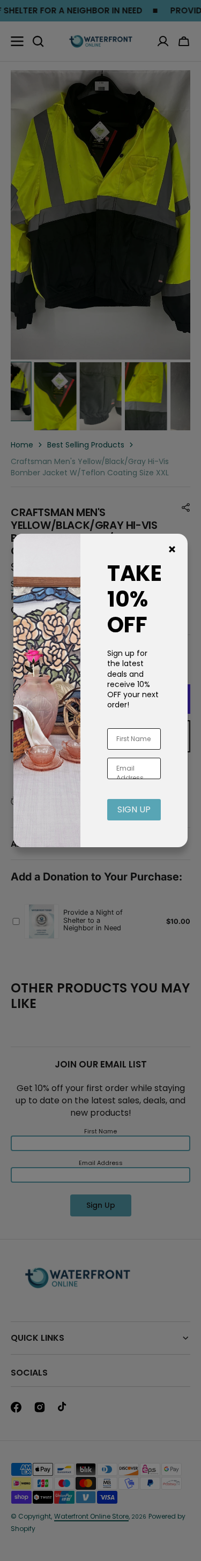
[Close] (172, 549)
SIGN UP (134, 809)
